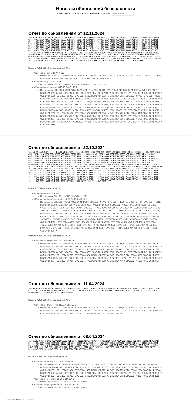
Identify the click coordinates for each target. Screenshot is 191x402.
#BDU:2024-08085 (85, 160)
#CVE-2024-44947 (107, 169)
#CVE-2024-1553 (96, 347)
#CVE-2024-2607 (87, 52)
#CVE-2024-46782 (58, 179)
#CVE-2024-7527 (60, 61)
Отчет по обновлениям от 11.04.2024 (66, 283)
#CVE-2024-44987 (124, 169)
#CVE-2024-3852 (76, 54)
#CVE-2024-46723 (42, 175)
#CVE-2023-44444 (123, 50)
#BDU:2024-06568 (123, 46)
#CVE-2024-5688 (127, 56)
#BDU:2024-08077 (36, 160)
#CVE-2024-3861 (137, 54)
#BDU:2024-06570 (139, 46)
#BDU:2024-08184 (68, 162)
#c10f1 (48, 38)
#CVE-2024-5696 (71, 58)
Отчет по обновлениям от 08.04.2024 (66, 336)
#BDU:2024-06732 (36, 158)
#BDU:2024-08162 (52, 162)
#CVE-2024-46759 (139, 177)
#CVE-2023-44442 (91, 50)
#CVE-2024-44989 (140, 169)
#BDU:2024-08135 (36, 162)
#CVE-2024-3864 (35, 56)
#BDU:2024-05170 (42, 46)
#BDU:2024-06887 (107, 48)
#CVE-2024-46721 (139, 173)
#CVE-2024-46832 (139, 179)
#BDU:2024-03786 (139, 40)
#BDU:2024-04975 (42, 44)
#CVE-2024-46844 (42, 181)
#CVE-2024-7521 (132, 58)
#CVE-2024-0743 (57, 52)
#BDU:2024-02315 (136, 152)
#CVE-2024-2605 (72, 52)
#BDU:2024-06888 (123, 48)
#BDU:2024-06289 (58, 46)
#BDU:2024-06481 (91, 46)
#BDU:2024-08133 (150, 160)
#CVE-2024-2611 (133, 52)
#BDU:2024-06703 (91, 48)
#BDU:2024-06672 (42, 48)
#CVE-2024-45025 (123, 171)
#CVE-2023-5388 (41, 52)
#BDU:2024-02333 (107, 40)
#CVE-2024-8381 (91, 61)
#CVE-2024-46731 (91, 175)
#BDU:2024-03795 (58, 42)
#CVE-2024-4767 (66, 56)
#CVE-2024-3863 (152, 54)
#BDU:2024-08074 (150, 158)
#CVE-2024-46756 (91, 177)
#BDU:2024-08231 (101, 162)
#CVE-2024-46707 (123, 173)
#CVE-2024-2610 (118, 52)
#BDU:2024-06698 (58, 48)
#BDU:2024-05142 (58, 44)
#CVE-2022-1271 (149, 162)
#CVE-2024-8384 (121, 61)
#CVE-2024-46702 (107, 173)
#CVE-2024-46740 (123, 175)
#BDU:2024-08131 (133, 160)
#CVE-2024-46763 (42, 179)
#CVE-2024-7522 (147, 58)
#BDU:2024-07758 (133, 158)
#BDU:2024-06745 (52, 158)
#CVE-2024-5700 (86, 58)
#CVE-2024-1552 (81, 347)
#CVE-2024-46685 (91, 173)
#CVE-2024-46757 (107, 177)
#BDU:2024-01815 (74, 343)
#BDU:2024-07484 (117, 158)
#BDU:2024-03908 (107, 42)
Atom (107, 14)
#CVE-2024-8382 (106, 61)
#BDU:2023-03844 (59, 38)
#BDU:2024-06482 (107, 46)
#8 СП (35, 152)
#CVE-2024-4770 (96, 56)
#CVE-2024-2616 (45, 54)
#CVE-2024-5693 (56, 58)
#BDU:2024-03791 (133, 154)
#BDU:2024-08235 (133, 162)
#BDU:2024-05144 (91, 44)
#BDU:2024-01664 (58, 343)
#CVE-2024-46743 (139, 175)
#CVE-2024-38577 (133, 167)
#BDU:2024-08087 (101, 160)
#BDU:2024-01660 (124, 341)
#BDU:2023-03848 (75, 38)
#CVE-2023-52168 (139, 50)
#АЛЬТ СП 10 (38, 38)
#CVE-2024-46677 (74, 173)
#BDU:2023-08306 (124, 38)
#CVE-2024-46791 (74, 179)
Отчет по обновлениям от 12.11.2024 (66, 33)
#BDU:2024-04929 (133, 156)
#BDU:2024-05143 (74, 44)
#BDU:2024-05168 (139, 44)
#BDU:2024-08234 (117, 162)
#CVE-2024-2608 (102, 52)
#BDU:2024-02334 (123, 40)
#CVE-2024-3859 (121, 54)
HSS (26, 400)
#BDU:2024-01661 (140, 341)
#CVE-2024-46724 (58, 175)
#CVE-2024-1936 (89, 290)
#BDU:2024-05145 (107, 44)
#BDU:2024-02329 (91, 40)
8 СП (72, 14)
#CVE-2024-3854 (91, 54)
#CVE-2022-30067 (58, 50)
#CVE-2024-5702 (101, 58)
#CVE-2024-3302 (60, 54)
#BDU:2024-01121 (75, 341)
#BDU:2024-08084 (68, 160)
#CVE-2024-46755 (74, 177)
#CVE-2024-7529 (76, 61)
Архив (94, 14)
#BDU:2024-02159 (75, 288)
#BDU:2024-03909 (123, 42)
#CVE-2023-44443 (107, 50)
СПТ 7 (78, 14)
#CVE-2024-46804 (91, 179)
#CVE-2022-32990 (74, 50)
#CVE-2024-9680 (137, 61)
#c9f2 (60, 152)
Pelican (18, 400)
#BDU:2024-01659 (108, 341)
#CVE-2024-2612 (148, 52)
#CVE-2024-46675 (58, 173)
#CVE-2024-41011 (76, 169)
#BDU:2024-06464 (74, 46)
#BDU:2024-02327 (74, 40)
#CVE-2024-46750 (58, 177)
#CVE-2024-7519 (117, 58)
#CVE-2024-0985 (105, 345)
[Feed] (7, 400)
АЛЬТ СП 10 (63, 14)
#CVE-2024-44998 (42, 171)
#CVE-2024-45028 (139, 171)
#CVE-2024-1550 (51, 347)
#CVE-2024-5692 (40, 58)
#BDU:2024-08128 (117, 160)
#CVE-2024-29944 (56, 167)
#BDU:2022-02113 (70, 152)
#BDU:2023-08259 (108, 38)
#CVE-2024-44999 (58, 171)
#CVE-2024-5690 (142, 56)
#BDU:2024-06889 (139, 48)
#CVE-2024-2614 (66, 292)
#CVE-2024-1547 (136, 345)
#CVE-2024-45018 (91, 171)
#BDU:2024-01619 (92, 341)
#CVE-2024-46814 (107, 179)
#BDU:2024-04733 (139, 42)
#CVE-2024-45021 (107, 171)
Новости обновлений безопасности (95, 8)
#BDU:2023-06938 (92, 38)
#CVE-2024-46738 (107, 175)
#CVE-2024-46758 (123, 177)
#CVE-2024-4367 (51, 56)
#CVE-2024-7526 (45, 61)
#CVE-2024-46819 (123, 179)
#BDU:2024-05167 (123, 44)
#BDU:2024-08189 (85, 162)
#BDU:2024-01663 (42, 343)
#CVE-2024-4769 (81, 56)
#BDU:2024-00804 (140, 38)
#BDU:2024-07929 (42, 50)
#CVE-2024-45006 (74, 171)
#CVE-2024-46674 (42, 173)
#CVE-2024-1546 (121, 345)
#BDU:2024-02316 (42, 40)
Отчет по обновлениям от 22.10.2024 (66, 147)
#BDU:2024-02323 (58, 40)
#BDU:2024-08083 (52, 160)
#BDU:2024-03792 (42, 42)
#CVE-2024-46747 (42, 177)
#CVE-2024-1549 (35, 347)
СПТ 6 (85, 14)
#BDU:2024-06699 (74, 48)
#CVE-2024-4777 (111, 56)
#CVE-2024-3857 (106, 54)
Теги (101, 14)
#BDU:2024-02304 (119, 152)
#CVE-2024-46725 (74, 175)
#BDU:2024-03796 (74, 42)
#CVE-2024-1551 (66, 347)
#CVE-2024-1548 (151, 345)
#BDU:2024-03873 (91, 42)
